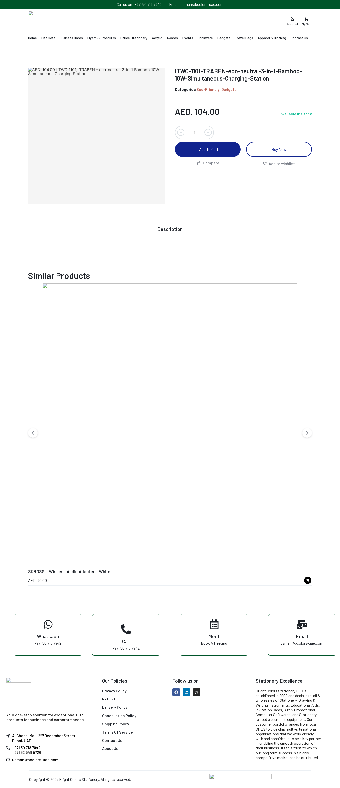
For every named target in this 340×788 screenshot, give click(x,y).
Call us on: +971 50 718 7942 (139, 4)
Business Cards (71, 38)
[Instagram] (196, 692)
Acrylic (157, 38)
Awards (172, 38)
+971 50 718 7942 (47, 643)
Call (126, 641)
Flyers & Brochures (101, 38)
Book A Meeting (214, 643)
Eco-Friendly (208, 89)
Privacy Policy (114, 690)
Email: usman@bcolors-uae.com (196, 4)
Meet (214, 636)
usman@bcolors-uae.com (302, 643)
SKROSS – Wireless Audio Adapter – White (69, 571)
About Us (110, 748)
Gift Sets (48, 38)
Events (187, 38)
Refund (108, 699)
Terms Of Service (117, 732)
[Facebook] (176, 692)
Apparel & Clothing (272, 38)
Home (32, 38)
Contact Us (299, 38)
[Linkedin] (186, 692)
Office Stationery (133, 38)
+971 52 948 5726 (26, 752)
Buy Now (279, 149)
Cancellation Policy (119, 715)
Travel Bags (244, 38)
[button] (208, 163)
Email (302, 636)
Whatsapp (48, 636)
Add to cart (208, 149)
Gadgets (223, 38)
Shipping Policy (115, 723)
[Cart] (306, 17)
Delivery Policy (115, 707)
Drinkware (205, 38)
